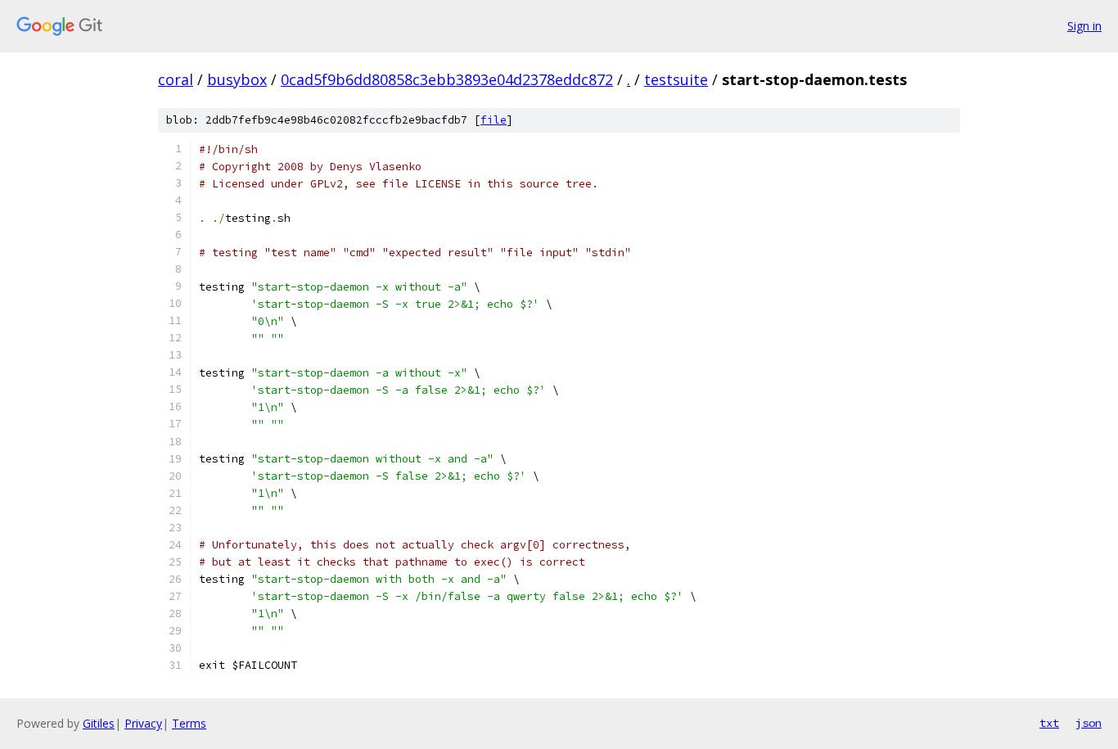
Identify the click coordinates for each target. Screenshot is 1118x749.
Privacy (143, 723)
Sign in (1084, 26)
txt (1049, 722)
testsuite (676, 79)
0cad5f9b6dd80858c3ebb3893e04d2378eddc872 (447, 79)
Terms (189, 723)
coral (175, 79)
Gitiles (99, 723)
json (1088, 722)
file (493, 120)
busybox (237, 79)
